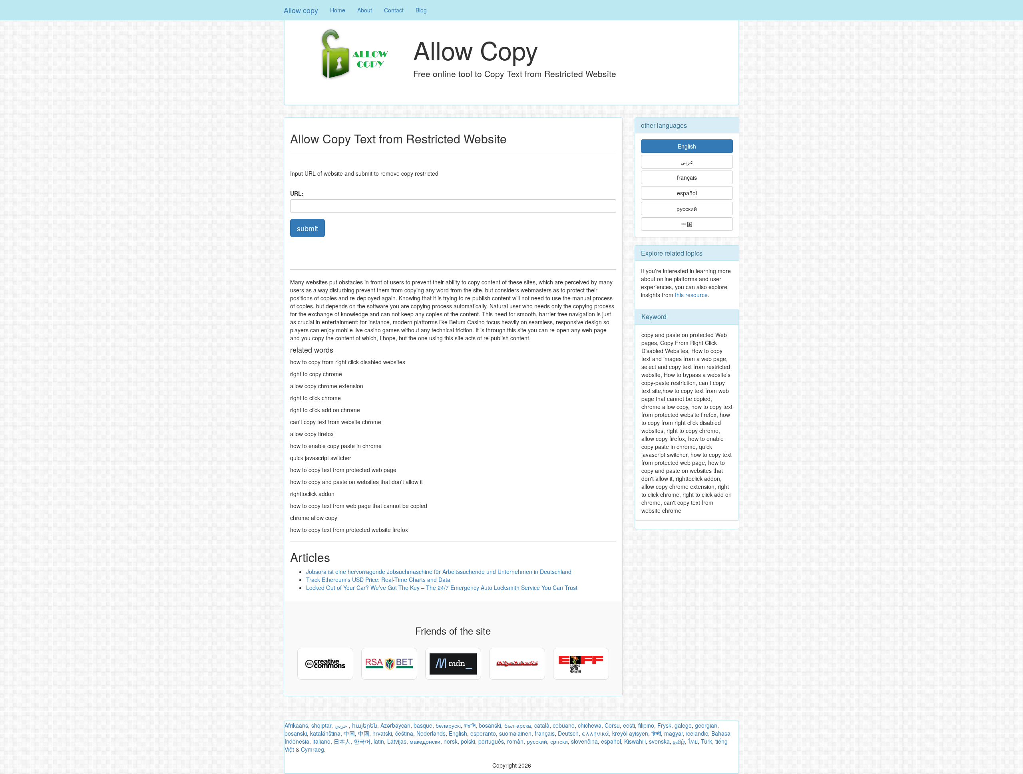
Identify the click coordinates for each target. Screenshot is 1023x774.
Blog (421, 10)
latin (379, 741)
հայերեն (364, 725)
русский (687, 208)
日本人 (342, 741)
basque (423, 725)
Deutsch (568, 733)
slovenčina (584, 741)
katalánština (325, 733)
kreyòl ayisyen (630, 733)
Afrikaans (296, 725)
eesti (629, 725)
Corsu (612, 725)
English (687, 146)
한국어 (362, 741)
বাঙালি (470, 725)
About (364, 10)
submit (307, 228)
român (515, 741)
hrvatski (382, 733)
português (491, 741)
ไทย (693, 741)
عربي (687, 162)
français (687, 177)
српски (559, 741)
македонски (425, 741)
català (541, 725)
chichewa (589, 725)
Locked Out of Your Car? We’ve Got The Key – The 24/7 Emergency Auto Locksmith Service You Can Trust (441, 587)
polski (468, 741)
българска (517, 725)
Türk (706, 741)
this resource (691, 295)
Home (337, 10)
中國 (363, 733)
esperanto (483, 733)
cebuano (564, 725)
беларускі (448, 725)
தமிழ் (679, 741)
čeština (404, 733)
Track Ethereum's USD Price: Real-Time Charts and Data (378, 579)
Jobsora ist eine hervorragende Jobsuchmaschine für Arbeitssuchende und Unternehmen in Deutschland (438, 572)
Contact (394, 10)
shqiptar (321, 725)
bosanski (490, 725)
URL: (297, 193)
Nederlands (431, 733)
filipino (646, 725)
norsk (451, 741)
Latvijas (396, 741)
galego (683, 725)
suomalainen (515, 733)
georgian (706, 725)
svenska (659, 741)
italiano (321, 741)
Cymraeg (312, 749)
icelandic (697, 733)
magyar (673, 733)
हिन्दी (656, 733)
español (687, 193)
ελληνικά (595, 733)
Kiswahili (635, 741)
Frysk (664, 725)
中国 (687, 224)
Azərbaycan (395, 725)
